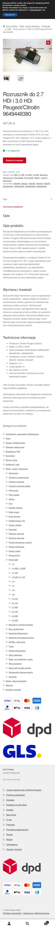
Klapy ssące (14, 512)
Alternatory (13, 473)
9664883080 (30, 186)
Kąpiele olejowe (16, 507)
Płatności (10, 824)
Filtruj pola (13, 490)
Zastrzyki (13, 676)
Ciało (8, 438)
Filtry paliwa (14, 495)
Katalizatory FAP (13, 451)
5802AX (39, 183)
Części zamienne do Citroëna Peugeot (23, 789)
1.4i (13, 590)
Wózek (9, 839)
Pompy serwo (14, 551)
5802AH (17, 183)
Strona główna (12, 26)
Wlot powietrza (15, 663)
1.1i (13, 581)
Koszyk (42, 921)
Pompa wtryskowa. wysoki (20, 542)
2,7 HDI (8, 29)
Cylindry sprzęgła (16, 481)
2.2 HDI (15, 616)
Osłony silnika (15, 525)
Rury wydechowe (16, 629)
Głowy (11, 499)
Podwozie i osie (12, 464)
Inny (11, 503)
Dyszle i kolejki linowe (15, 443)
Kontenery (10, 455)
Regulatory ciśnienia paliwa (21, 624)
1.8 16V (15, 598)
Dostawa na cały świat (16, 804)
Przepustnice (14, 555)
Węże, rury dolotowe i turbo (21, 659)
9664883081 (42, 186)
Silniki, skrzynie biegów (16, 681)
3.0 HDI (28, 175)
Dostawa (10, 799)
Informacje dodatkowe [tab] (13, 206)
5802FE (47, 183)
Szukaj (27, 923)
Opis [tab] (5, 199)
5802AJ (24, 183)
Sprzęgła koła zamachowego (21, 637)
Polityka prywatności (15, 794)
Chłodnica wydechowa (19, 477)
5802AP (32, 183)
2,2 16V (15, 603)
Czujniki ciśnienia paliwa (19, 486)
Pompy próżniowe (16, 546)
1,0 (13, 564)
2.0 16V (15, 611)
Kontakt (9, 809)
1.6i (13, 594)
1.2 (13, 585)
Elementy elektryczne (15, 447)
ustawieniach (35, 10)
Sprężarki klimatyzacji (18, 633)
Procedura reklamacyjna (17, 829)
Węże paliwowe (15, 655)
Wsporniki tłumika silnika (20, 668)
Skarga (9, 834)
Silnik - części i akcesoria (30, 26)
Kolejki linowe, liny (17, 520)
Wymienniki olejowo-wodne (21, 672)
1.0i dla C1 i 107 (18, 577)
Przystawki (46, 26)
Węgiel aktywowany (17, 650)
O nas (9, 819)
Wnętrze (9, 685)
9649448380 (19, 186)
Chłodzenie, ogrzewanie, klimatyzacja (22, 434)
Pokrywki (13, 529)
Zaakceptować (10, 15)
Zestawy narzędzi (13, 689)
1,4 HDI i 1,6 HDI (18, 568)
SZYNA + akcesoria (17, 642)
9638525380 (8, 186)
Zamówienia (12, 844)
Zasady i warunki (14, 849)
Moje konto (11, 814)
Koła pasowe (14, 516)
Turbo (11, 646)
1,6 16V (15, 572)
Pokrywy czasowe (16, 533)
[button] (48, 43)
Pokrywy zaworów (16, 538)
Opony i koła (11, 460)
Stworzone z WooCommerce (36, 913)
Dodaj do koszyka (14, 160)
